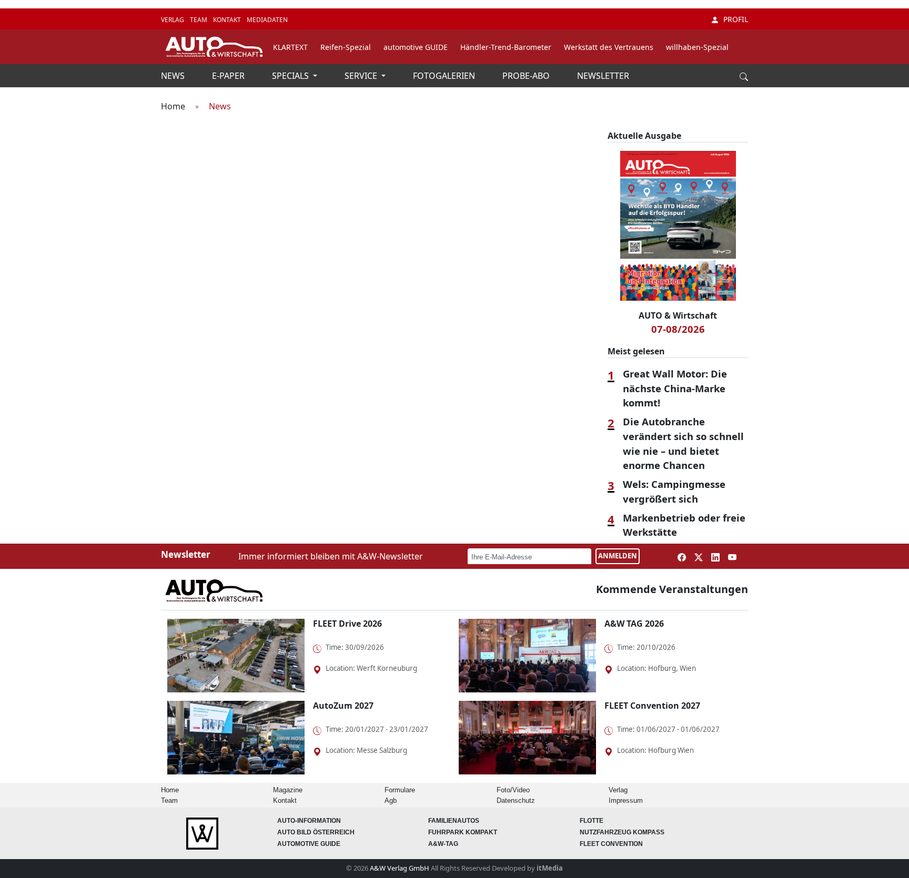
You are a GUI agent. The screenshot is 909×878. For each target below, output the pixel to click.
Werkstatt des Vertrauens (608, 47)
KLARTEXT (290, 47)
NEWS (174, 75)
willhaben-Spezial (697, 47)
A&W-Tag (443, 844)
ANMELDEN (617, 555)
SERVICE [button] (362, 75)
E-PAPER (229, 75)
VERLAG (173, 19)
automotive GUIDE (415, 47)
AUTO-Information (309, 820)
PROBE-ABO (527, 75)
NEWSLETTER (603, 75)
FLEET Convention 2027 (652, 705)
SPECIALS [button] (291, 75)
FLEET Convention (611, 844)
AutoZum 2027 (343, 705)
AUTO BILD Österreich (316, 832)
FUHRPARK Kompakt (462, 832)
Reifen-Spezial (345, 47)
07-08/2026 (678, 328)
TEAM (199, 19)
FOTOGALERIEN (445, 75)
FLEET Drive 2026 (347, 623)
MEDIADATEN (267, 19)
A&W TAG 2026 (634, 623)
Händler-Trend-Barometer (505, 47)
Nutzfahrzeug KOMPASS (622, 832)
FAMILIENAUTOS (453, 820)
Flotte (591, 820)
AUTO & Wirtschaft (678, 315)
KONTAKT (228, 19)
